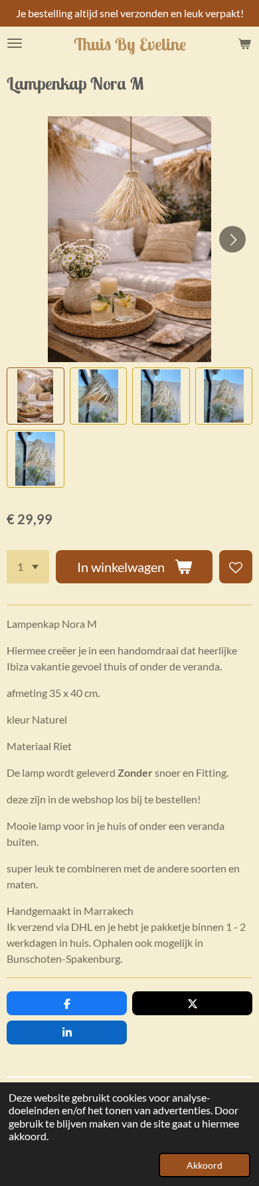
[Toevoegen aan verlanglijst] (235, 566)
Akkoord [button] (204, 1165)
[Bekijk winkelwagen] (244, 43)
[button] (35, 396)
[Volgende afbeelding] (232, 239)
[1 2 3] (28, 566)
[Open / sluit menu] (14, 43)
